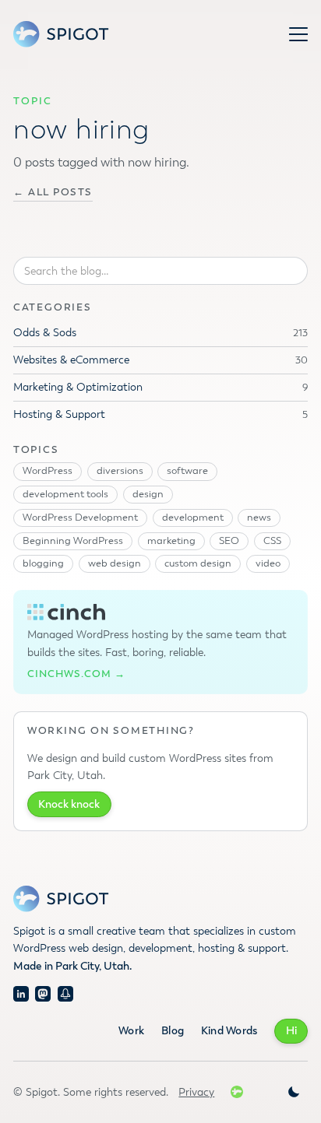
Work (131, 1030)
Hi (291, 1030)
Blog (172, 1030)
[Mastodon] (43, 994)
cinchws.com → (76, 674)
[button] (298, 34)
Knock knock (69, 804)
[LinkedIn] (21, 994)
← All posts (53, 192)
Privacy (196, 1092)
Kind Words (229, 1030)
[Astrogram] (65, 994)
